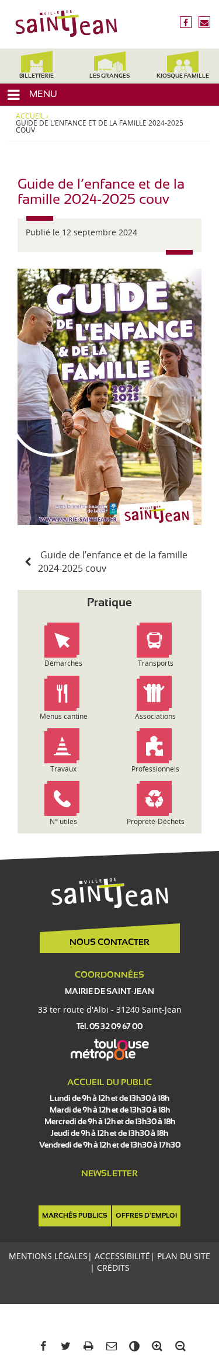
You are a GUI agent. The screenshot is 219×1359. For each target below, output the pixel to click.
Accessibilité (122, 1255)
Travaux (63, 769)
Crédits (113, 1267)
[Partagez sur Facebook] (40, 1346)
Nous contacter (109, 943)
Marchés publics (74, 1215)
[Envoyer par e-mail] (109, 1346)
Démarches (63, 663)
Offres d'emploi (146, 1215)
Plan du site (183, 1255)
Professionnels (155, 769)
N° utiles (63, 821)
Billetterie (36, 76)
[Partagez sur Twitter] (64, 1346)
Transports (155, 663)
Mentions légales (48, 1255)
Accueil (30, 116)
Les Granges (109, 76)
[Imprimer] (86, 1346)
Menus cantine (64, 716)
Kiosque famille (183, 76)
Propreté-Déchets (156, 821)
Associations (155, 716)
